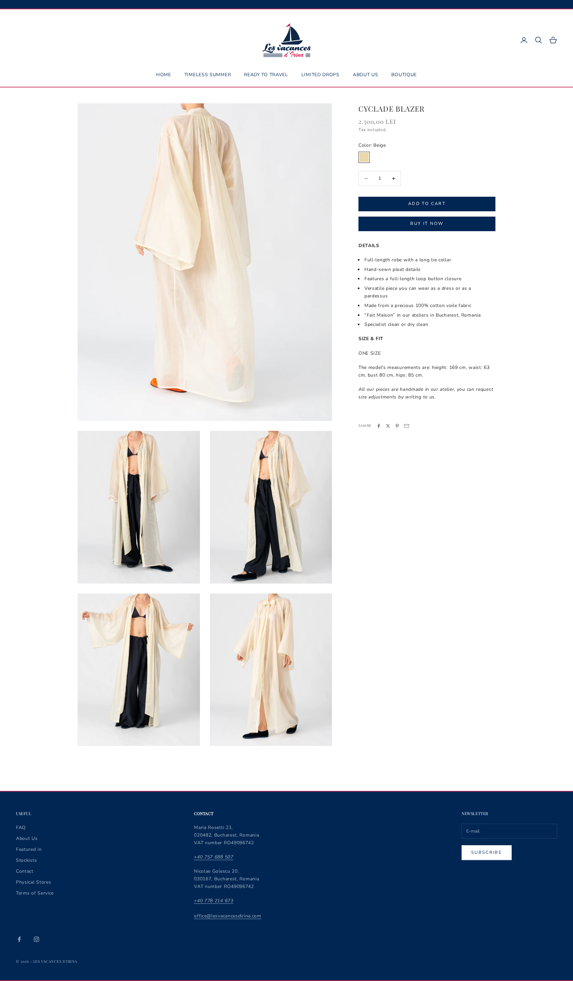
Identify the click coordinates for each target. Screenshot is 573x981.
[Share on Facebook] (378, 426)
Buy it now (426, 224)
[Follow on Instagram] (36, 939)
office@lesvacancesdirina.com (227, 916)
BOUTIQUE (404, 75)
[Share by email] (406, 426)
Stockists (26, 860)
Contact (24, 871)
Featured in (29, 849)
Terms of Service (35, 893)
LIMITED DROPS (320, 75)
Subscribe (486, 852)
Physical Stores (33, 882)
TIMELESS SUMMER (207, 75)
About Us (27, 838)
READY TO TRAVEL (266, 75)
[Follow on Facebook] (19, 939)
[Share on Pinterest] (397, 426)
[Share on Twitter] (388, 426)
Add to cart (427, 204)
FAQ (21, 827)
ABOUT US (365, 75)
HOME (163, 75)
